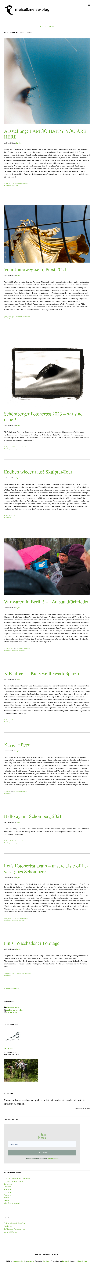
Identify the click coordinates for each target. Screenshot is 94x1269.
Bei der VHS (8, 1048)
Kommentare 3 (19, 841)
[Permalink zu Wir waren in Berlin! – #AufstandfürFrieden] (47, 594)
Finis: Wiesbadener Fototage (31, 943)
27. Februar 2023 (8, 648)
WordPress (46, 1261)
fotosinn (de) (8, 1226)
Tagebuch (15, 318)
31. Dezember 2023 (9, 316)
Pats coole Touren (13, 1008)
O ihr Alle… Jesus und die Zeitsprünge (17, 1178)
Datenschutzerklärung (53, 1158)
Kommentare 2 (19, 720)
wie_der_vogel (12, 1012)
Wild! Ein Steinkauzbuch (12, 1203)
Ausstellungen (7, 185)
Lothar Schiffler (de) (10, 1232)
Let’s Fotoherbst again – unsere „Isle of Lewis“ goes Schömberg (46, 868)
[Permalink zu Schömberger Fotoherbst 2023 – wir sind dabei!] (47, 406)
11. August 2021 (8, 841)
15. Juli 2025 (7, 183)
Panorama (7, 1187)
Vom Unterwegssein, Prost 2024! (36, 269)
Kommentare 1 (18, 516)
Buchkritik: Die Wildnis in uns (14, 1181)
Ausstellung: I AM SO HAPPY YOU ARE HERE (45, 134)
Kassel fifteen (17, 744)
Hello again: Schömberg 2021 (33, 816)
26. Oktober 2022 (8, 720)
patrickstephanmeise (14, 1010)
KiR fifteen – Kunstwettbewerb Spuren (41, 673)
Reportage (21, 920)
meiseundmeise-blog (19, 1261)
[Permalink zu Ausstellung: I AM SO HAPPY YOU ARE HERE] (47, 124)
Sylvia (18, 143)
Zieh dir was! (8, 1184)
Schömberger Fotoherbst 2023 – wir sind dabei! (43, 416)
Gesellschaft (22, 650)
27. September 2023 (9, 447)
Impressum (31, 1261)
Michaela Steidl (82, 1261)
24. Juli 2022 (7, 791)
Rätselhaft (7, 1189)
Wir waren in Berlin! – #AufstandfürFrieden (47, 601)
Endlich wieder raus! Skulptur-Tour (38, 471)
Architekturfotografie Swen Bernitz (15, 1223)
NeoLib (6, 1197)
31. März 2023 (8, 516)
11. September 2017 (9, 973)
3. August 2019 (8, 918)
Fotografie (15, 185)
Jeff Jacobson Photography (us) (14, 1229)
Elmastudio (65, 1261)
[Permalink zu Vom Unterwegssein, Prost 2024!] (47, 262)
